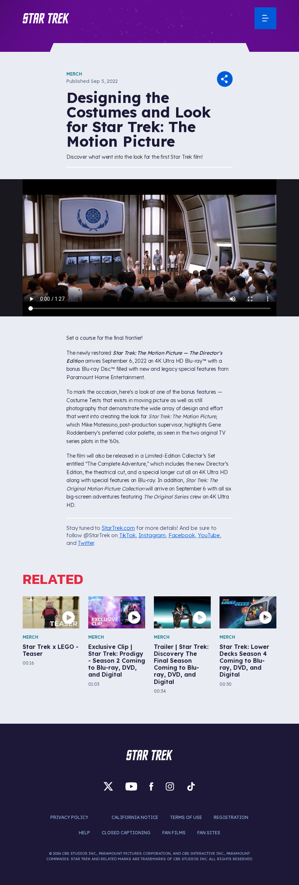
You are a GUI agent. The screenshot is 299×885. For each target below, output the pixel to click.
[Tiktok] (191, 786)
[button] (46, 18)
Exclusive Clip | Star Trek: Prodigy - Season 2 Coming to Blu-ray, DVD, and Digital (116, 660)
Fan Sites (208, 832)
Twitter (86, 542)
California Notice (135, 817)
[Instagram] (170, 786)
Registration (231, 817)
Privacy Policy (69, 817)
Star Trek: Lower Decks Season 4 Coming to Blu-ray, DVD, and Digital (244, 660)
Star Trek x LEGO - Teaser (50, 650)
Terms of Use (186, 817)
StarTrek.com (118, 527)
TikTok (127, 535)
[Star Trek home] (149, 755)
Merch (74, 74)
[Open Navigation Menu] (265, 18)
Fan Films (174, 832)
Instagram (152, 535)
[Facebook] (151, 786)
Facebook (181, 535)
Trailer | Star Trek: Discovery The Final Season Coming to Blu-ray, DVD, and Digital (181, 664)
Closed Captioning (126, 832)
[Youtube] (131, 786)
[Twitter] (108, 786)
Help (84, 832)
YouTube (209, 535)
